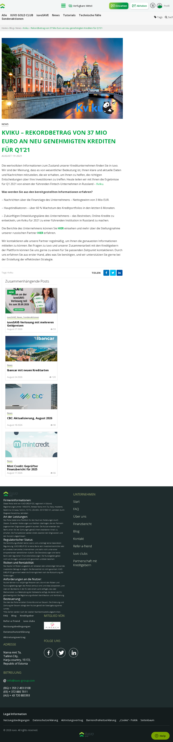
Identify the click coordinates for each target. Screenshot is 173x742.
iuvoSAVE (42, 15)
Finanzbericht (82, 524)
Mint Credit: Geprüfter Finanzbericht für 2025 (22, 468)
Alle (4, 15)
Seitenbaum (147, 720)
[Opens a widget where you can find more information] (160, 736)
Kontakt (78, 539)
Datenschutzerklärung (16, 631)
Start (76, 502)
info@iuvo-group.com (21, 680)
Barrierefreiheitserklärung (101, 720)
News (56, 15)
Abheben (142, 5)
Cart (152, 6)
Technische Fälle (90, 15)
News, (20, 317)
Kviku (99, 184)
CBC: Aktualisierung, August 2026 (29, 418)
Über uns (79, 516)
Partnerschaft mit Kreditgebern (85, 563)
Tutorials (69, 15)
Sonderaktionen (12, 19)
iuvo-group (2, 6)
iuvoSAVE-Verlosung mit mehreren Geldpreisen (30, 324)
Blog (11, 28)
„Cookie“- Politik (128, 720)
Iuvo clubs (80, 553)
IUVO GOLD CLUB (21, 15)
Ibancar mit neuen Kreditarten (28, 370)
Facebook (48, 652)
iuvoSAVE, (12, 317)
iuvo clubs (29, 621)
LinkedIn (73, 652)
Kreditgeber (27, 615)
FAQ (76, 509)
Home (5, 28)
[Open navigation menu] (63, 6)
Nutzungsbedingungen (16, 626)
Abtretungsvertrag (14, 637)
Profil (166, 5)
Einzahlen (121, 5)
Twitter (61, 652)
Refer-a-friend (82, 546)
